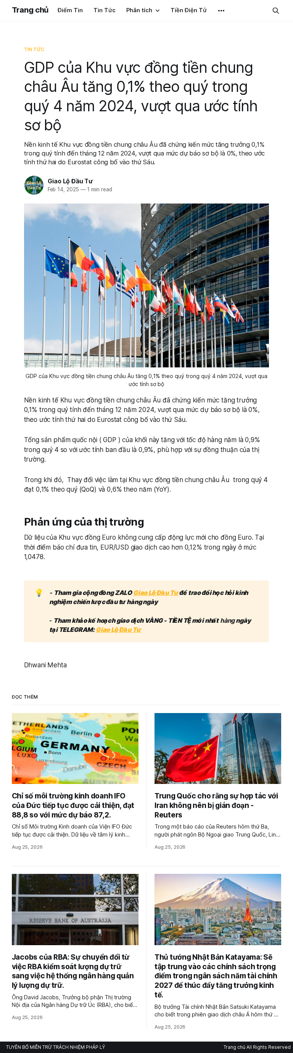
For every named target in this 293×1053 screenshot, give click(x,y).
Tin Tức (104, 10)
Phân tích (139, 10)
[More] (221, 11)
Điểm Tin (70, 10)
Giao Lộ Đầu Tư (70, 181)
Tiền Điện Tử (189, 10)
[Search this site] (276, 11)
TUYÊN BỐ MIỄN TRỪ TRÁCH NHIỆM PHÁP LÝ (55, 1047)
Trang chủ (30, 9)
